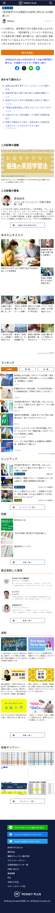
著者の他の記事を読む (27, 225)
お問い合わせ (13, 869)
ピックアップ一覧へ (27, 507)
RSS (9, 877)
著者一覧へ (27, 620)
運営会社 (11, 851)
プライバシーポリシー (16, 860)
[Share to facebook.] (17, 68)
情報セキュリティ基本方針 (18, 856)
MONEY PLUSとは (15, 847)
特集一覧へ (27, 562)
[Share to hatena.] (38, 68)
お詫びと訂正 (13, 882)
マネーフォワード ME (16, 886)
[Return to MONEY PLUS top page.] (27, 3)
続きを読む (27, 52)
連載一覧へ (27, 735)
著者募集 (11, 873)
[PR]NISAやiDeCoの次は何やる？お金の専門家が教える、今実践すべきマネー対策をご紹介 (28, 61)
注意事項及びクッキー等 (17, 864)
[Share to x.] (24, 68)
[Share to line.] (31, 68)
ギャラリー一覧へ (27, 801)
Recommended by (42, 353)
